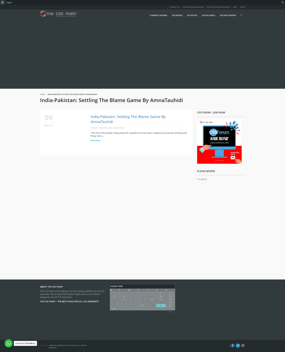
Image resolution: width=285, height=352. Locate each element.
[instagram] (243, 346)
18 (123, 302)
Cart (235, 7)
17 (114, 302)
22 (161, 302)
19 (133, 302)
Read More (95, 140)
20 (142, 302)
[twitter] (238, 346)
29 (161, 305)
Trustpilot (202, 179)
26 (133, 305)
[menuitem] (2, 2)
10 (114, 299)
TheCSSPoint (119, 128)
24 (114, 305)
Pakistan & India (106, 128)
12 (133, 299)
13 (142, 299)
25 (123, 305)
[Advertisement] (89, 54)
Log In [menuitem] (9, 2)
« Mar (170, 311)
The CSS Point (71, 345)
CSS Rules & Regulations (193, 7)
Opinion (94, 128)
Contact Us (175, 7)
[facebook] (232, 346)
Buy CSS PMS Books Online (218, 7)
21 (152, 302)
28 (152, 305)
